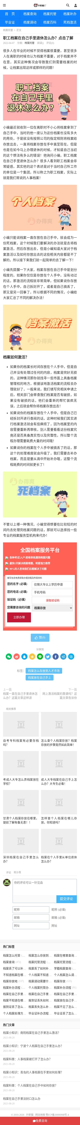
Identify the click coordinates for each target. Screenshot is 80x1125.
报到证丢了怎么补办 (14, 1006)
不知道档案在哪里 (14, 974)
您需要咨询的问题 (18, 607)
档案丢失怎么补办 (40, 1006)
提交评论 (66, 899)
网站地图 (40, 1114)
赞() (42, 637)
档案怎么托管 (14, 955)
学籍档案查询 (65, 968)
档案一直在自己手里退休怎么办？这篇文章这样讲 (20, 695)
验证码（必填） (33, 600)
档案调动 (30, 22)
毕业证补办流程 (40, 1013)
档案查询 (30, 14)
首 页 (10, 14)
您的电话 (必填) (17, 591)
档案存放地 (13, 981)
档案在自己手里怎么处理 (65, 994)
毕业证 (10, 22)
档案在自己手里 (40, 994)
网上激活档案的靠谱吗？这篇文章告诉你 (59, 695)
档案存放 (63, 981)
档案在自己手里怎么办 (14, 994)
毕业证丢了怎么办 (65, 1013)
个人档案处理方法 (14, 1013)
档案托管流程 (40, 962)
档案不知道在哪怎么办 (14, 1000)
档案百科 (49, 22)
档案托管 (49, 14)
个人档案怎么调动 (65, 974)
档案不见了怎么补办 (65, 1006)
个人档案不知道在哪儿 (40, 974)
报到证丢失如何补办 (40, 1000)
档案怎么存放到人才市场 (44, 670)
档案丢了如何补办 (40, 968)
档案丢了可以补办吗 (14, 968)
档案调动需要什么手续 (40, 981)
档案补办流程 (14, 987)
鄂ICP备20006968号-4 (57, 1114)
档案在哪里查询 (65, 955)
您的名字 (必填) (17, 583)
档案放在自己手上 (39, 677)
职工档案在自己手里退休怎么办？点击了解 (38, 38)
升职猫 (40, 5)
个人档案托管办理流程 (40, 987)
